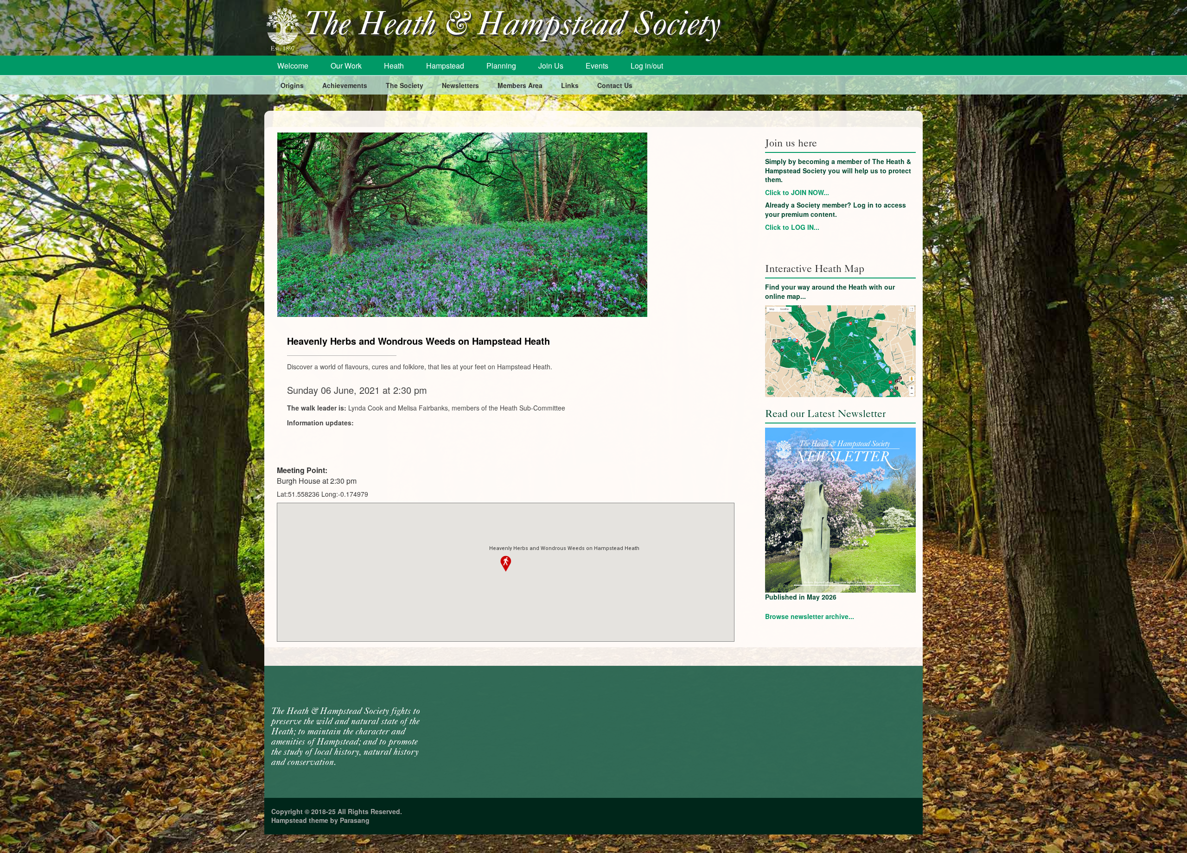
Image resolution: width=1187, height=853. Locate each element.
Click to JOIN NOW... (797, 192)
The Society (404, 85)
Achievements (344, 85)
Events (597, 65)
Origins (292, 85)
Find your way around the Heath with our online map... (830, 291)
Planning (501, 65)
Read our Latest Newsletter (825, 413)
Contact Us (614, 85)
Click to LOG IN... (792, 227)
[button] (506, 564)
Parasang (355, 820)
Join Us (550, 65)
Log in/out (647, 65)
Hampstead (445, 65)
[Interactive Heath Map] (840, 351)
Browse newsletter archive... (809, 616)
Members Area (520, 85)
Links (570, 85)
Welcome (292, 65)
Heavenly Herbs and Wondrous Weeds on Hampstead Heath (418, 341)
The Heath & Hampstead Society (512, 26)
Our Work (346, 65)
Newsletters (460, 85)
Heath (394, 65)
